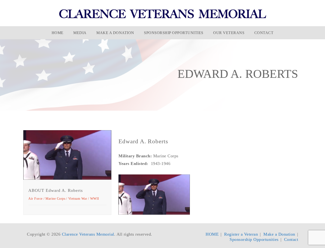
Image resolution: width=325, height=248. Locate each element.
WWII (94, 198)
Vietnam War (77, 198)
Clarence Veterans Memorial (88, 234)
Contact (264, 33)
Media (80, 33)
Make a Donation (115, 33)
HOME (58, 33)
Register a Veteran (241, 234)
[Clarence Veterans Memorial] (163, 13)
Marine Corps (55, 198)
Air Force (35, 198)
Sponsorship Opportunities (173, 33)
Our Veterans (228, 33)
